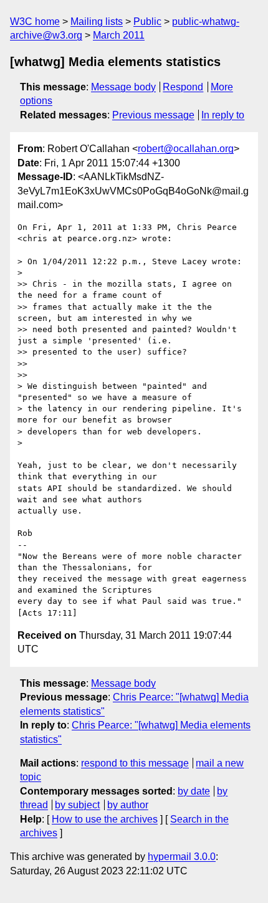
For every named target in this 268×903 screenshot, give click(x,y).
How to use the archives (105, 819)
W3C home (35, 21)
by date (194, 791)
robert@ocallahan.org (186, 148)
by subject (77, 805)
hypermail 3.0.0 (182, 856)
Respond (183, 87)
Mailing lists (96, 21)
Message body (123, 87)
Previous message (153, 115)
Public (147, 21)
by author (127, 805)
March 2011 (119, 35)
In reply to (222, 115)
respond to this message (135, 763)
